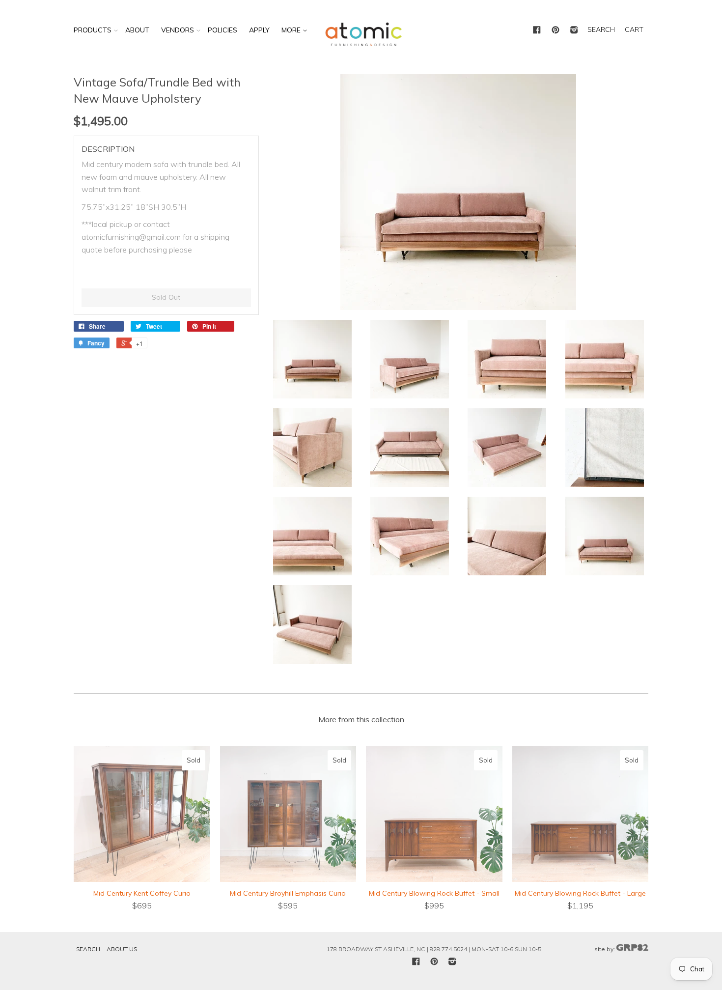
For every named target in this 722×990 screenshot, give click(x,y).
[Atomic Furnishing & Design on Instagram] (574, 30)
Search (88, 949)
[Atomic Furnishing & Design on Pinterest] (555, 30)
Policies (222, 30)
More (292, 30)
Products (92, 30)
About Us (122, 949)
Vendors (177, 30)
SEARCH (601, 29)
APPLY (259, 30)
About (137, 30)
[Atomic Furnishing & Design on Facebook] (536, 30)
